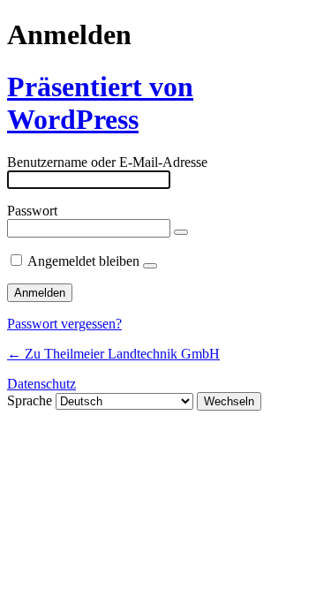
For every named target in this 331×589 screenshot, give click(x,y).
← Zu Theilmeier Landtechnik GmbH (113, 353)
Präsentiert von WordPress (100, 103)
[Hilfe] (150, 265)
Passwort (32, 210)
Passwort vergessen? (64, 323)
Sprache (29, 400)
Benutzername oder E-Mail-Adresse (107, 162)
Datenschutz (41, 383)
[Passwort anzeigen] (181, 232)
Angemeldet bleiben (83, 260)
